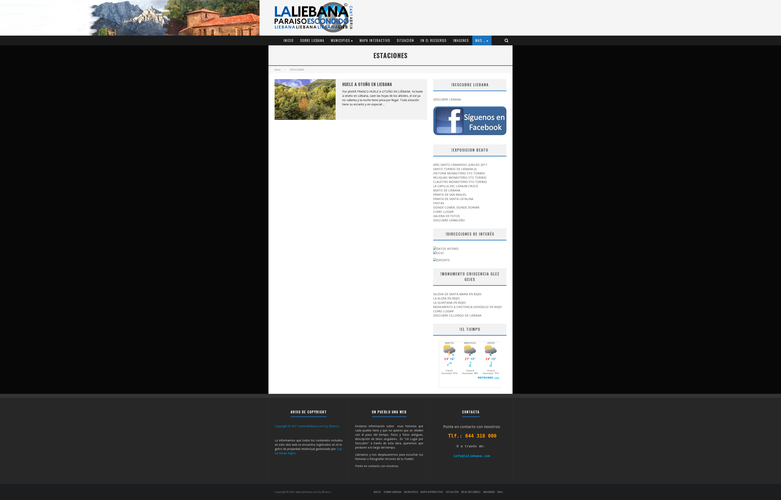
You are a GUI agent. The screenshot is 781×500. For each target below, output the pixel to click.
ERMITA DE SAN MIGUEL (450, 195)
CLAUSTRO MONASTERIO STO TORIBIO (460, 182)
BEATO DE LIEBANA (446, 190)
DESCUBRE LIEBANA (447, 99)
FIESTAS (438, 203)
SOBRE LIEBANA (312, 40)
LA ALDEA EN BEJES (446, 298)
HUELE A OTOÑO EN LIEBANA (367, 84)
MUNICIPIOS (340, 40)
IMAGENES (461, 40)
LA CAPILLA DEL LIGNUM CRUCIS (455, 186)
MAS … (480, 40)
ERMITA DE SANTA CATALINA (453, 199)
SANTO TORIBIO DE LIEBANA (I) (455, 169)
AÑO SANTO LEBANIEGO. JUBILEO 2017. (460, 165)
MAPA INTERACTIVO (375, 40)
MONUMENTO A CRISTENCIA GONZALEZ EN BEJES (467, 307)
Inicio (278, 69)
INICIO (289, 40)
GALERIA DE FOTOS (446, 216)
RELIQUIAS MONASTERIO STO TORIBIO (459, 177)
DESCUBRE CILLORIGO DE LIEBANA (457, 315)
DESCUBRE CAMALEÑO (449, 220)
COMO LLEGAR (443, 212)
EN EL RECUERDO (434, 40)
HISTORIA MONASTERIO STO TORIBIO (459, 173)
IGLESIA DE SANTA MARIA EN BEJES (457, 294)
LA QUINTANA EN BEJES (449, 303)
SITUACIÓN (405, 40)
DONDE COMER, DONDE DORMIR (456, 207)
